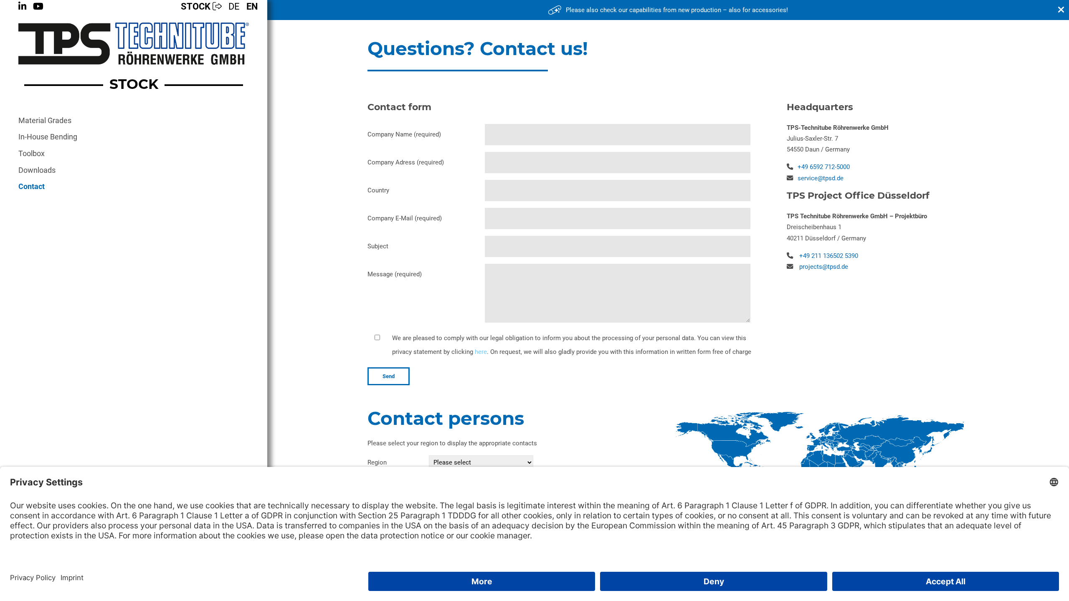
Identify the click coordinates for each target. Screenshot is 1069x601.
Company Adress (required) (405, 162)
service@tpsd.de (821, 178)
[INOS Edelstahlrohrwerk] (133, 44)
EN (252, 6)
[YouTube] (38, 6)
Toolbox (31, 153)
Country (378, 190)
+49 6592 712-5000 (824, 167)
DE (234, 6)
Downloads (37, 170)
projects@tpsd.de (823, 266)
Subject (377, 246)
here (481, 352)
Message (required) (394, 274)
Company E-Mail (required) (404, 218)
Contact (31, 186)
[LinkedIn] (22, 6)
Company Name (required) (404, 134)
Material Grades (44, 120)
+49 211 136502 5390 (828, 256)
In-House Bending (47, 137)
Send (389, 376)
